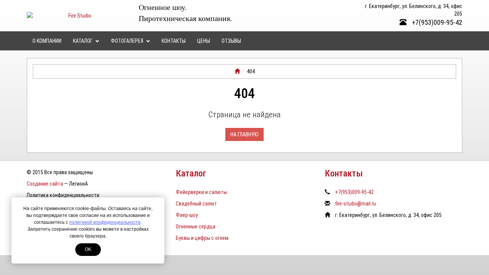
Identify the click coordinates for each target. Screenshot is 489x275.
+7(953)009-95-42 (436, 22)
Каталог (83, 41)
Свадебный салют (196, 204)
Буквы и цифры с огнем (202, 238)
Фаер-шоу (187, 215)
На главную (244, 134)
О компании (47, 41)
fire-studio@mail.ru (355, 204)
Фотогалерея (127, 41)
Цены (203, 41)
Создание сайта (45, 184)
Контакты (174, 41)
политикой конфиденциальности (105, 222)
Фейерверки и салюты (201, 192)
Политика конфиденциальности (63, 195)
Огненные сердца (195, 226)
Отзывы (231, 41)
